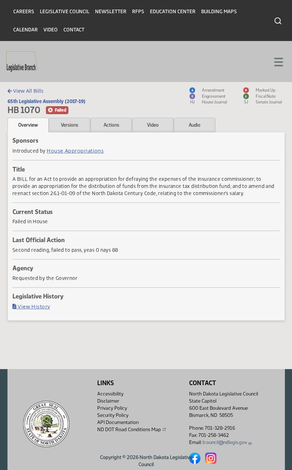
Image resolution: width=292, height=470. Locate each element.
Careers (23, 12)
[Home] (22, 61)
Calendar (25, 30)
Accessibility (110, 394)
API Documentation (118, 422)
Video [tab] (153, 125)
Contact (73, 30)
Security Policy (113, 415)
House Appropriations (75, 150)
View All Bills (27, 90)
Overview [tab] (28, 125)
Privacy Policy (112, 408)
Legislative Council (64, 12)
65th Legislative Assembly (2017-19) (46, 101)
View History (33, 306)
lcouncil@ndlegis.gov (225, 442)
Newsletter (110, 12)
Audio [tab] (194, 125)
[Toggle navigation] (278, 61)
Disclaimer (108, 401)
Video (50, 30)
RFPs (138, 12)
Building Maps (219, 12)
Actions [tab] (111, 125)
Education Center (172, 12)
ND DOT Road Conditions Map (129, 429)
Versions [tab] (69, 125)
